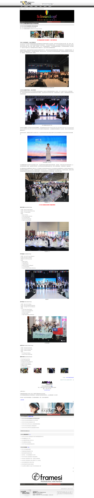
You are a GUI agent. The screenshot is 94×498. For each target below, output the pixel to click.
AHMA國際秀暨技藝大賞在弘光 (27, 440)
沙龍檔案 (36, 6)
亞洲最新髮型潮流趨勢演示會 (27, 451)
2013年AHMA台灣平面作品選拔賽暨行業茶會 (30, 427)
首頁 (21, 6)
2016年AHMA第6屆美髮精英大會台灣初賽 (29, 420)
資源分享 (45, 6)
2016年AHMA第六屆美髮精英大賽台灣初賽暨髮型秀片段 (32, 436)
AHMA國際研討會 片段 (25, 438)
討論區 (40, 6)
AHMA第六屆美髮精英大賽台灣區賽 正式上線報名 (31, 460)
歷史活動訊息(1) (26, 430)
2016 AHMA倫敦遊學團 (26, 449)
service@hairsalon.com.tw (39, 493)
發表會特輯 (26, 6)
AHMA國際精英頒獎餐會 (26, 442)
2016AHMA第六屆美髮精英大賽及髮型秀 (29, 456)
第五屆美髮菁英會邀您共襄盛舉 (27, 464)
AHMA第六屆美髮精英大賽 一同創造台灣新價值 (30, 458)
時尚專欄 (31, 6)
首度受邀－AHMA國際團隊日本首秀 (28, 454)
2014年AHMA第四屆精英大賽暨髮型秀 (28, 425)
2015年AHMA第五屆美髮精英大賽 (28, 422)
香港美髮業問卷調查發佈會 (26, 453)
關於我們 (50, 6)
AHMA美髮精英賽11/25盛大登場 (27, 462)
